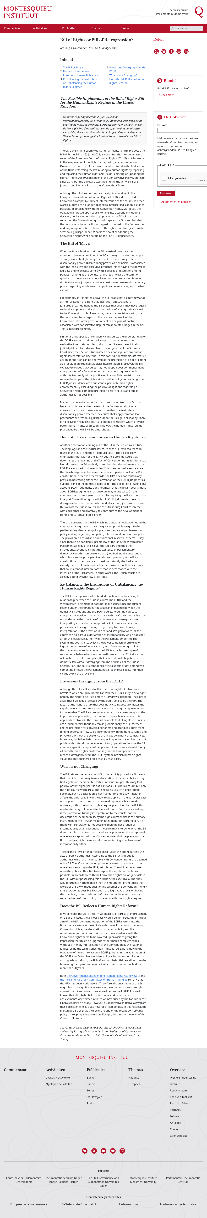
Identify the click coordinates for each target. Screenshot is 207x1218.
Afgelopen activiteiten (58, 1084)
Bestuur (175, 1084)
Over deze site (178, 1136)
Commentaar (15, 1070)
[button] (84, 1151)
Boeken (91, 1078)
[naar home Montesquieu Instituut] (28, 12)
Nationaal (134, 1078)
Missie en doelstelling (183, 1078)
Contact (175, 1129)
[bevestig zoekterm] (172, 28)
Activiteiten (55, 1070)
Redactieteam (178, 1091)
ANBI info (175, 1123)
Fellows (174, 1116)
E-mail (161, 125)
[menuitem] (14, 28)
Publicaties (96, 1070)
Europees (134, 1084)
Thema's (135, 1070)
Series (90, 1091)
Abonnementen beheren (176, 202)
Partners (175, 1110)
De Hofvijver (94, 1097)
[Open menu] (55, 28)
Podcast (92, 1103)
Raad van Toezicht (181, 1097)
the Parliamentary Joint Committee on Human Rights (92, 980)
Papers (91, 1084)
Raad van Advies (180, 1103)
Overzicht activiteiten (58, 1078)
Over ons (177, 1070)
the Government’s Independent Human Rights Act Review (102, 976)
